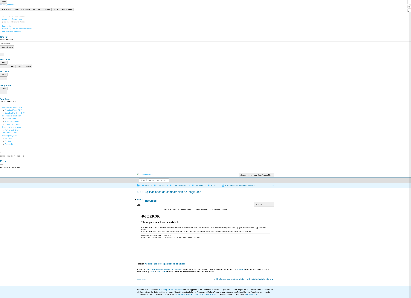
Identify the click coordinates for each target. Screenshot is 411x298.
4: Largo (213, 185)
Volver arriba (141, 279)
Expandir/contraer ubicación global (272, 184)
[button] (8, 141)
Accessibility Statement (210, 294)
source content (161, 272)
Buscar (141, 180)
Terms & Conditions (193, 294)
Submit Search (7, 47)
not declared (240, 269)
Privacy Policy (179, 294)
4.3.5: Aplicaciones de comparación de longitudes (165, 269)
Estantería (161, 185)
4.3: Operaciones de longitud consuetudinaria (242, 185)
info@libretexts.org (253, 294)
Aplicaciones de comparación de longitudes (165, 264)
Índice (260, 204)
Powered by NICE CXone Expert (170, 290)
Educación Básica (180, 185)
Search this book (6, 40)
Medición (199, 185)
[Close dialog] (1, 164)
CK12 (152, 272)
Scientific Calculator (12, 124)
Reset (3, 63)
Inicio (147, 185)
